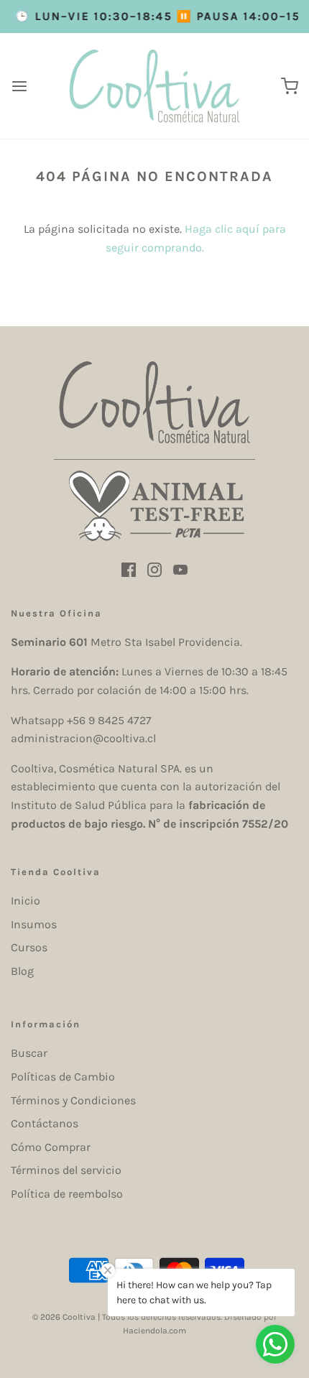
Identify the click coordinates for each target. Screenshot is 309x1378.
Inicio (25, 900)
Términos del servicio (66, 1170)
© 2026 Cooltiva (64, 1317)
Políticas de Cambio (63, 1076)
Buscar (29, 1053)
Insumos (34, 924)
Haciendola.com (154, 1331)
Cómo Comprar (51, 1147)
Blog (22, 971)
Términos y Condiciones (73, 1100)
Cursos (29, 947)
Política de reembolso (67, 1194)
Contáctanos (44, 1123)
